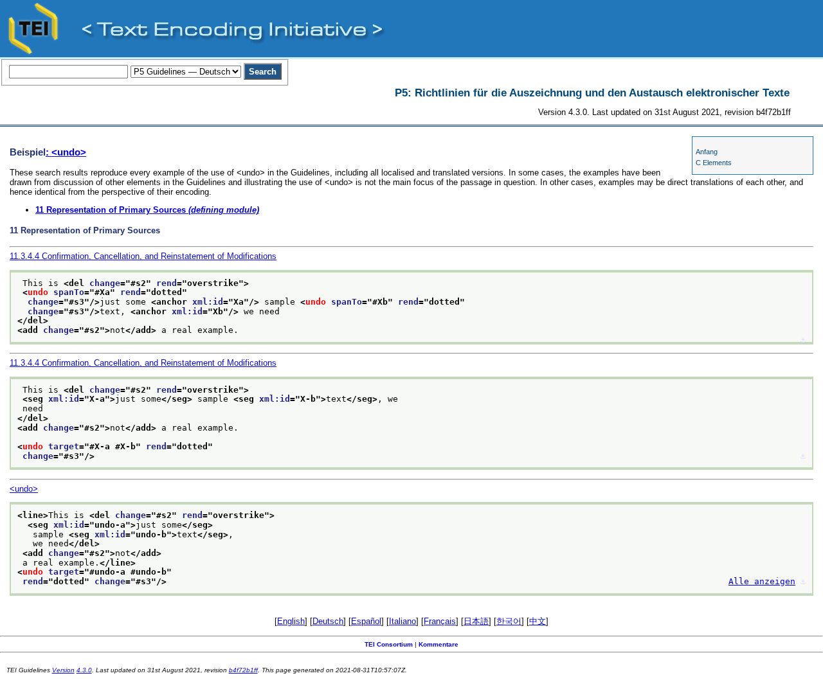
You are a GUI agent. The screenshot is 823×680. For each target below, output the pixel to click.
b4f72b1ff (243, 670)
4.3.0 (84, 670)
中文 (537, 621)
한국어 (508, 621)
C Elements (714, 162)
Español (366, 621)
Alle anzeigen (761, 581)
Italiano (402, 621)
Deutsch (327, 621)
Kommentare (438, 644)
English (291, 621)
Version (63, 670)
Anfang (707, 152)
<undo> (24, 489)
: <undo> (66, 152)
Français (440, 621)
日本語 (476, 621)
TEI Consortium (389, 644)
